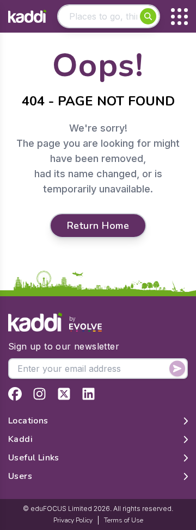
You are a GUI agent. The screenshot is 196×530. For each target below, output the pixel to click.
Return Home (98, 225)
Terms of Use (123, 520)
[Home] (27, 16)
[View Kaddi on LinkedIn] (88, 394)
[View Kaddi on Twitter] (64, 394)
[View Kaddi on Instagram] (39, 394)
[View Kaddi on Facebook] (15, 394)
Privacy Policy (73, 520)
